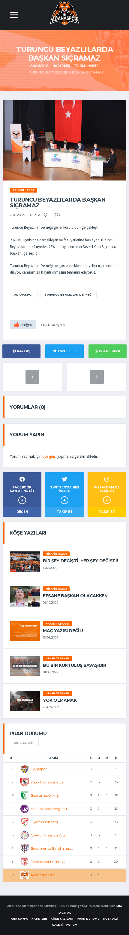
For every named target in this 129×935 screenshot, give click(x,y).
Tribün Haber (86, 66)
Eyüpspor (39, 769)
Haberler (61, 66)
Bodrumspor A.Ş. (45, 795)
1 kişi (44, 325)
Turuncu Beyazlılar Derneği (68, 294)
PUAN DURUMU (88, 918)
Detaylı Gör (24, 742)
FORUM (71, 924)
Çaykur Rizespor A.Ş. (48, 835)
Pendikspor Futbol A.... (49, 861)
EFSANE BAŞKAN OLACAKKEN (75, 595)
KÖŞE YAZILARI (62, 918)
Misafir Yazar (56, 553)
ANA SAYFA (19, 918)
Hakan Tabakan (57, 623)
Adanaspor (24, 294)
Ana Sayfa (39, 66)
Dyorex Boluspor (44, 822)
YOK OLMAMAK (59, 700)
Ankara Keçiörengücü (49, 808)
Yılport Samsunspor (47, 782)
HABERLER (39, 918)
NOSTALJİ (110, 918)
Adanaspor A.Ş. (43, 875)
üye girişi (49, 456)
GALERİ (57, 924)
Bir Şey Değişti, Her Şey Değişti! (80, 560)
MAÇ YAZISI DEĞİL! (63, 630)
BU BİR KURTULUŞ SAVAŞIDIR (74, 665)
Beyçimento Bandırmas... (52, 848)
